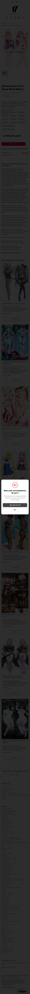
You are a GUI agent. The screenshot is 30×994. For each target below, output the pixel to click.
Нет (15, 509)
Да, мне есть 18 (15, 505)
